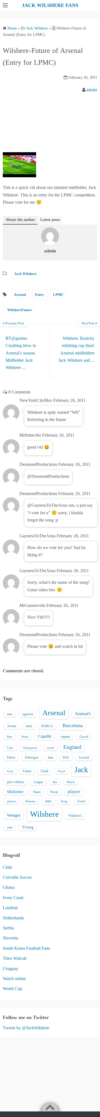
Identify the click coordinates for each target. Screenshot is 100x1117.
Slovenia (10, 938)
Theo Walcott (14, 958)
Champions (30, 747)
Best (9, 736)
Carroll (83, 736)
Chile (7, 867)
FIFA (66, 757)
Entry (39, 294)
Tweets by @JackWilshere (26, 1027)
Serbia (8, 928)
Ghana (8, 887)
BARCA (47, 726)
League (38, 782)
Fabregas (31, 757)
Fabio (11, 757)
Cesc (10, 748)
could (50, 747)
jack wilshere (15, 782)
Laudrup (10, 907)
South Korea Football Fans (26, 948)
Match (71, 782)
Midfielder (15, 791)
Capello (44, 736)
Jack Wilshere (25, 274)
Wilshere (44, 814)
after (10, 714)
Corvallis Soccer (17, 877)
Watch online (14, 978)
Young (28, 827)
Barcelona (72, 725)
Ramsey (31, 801)
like (54, 782)
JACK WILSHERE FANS (50, 5)
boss (25, 737)
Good (61, 771)
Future (27, 771)
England (72, 747)
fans (50, 757)
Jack (81, 769)
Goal (44, 771)
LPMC (58, 294)
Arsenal (20, 294)
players (11, 801)
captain (65, 737)
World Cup (12, 988)
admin (91, 89)
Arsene (11, 726)
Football (84, 757)
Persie (54, 792)
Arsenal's (83, 713)
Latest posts (50, 220)
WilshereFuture (19, 310)
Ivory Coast (13, 897)
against (27, 714)
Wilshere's (75, 816)
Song (64, 801)
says (48, 801)
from (10, 771)
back (29, 726)
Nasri (37, 792)
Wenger (14, 815)
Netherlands (13, 918)
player (74, 791)
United (81, 801)
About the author (20, 220)
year (9, 827)
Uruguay (10, 968)
